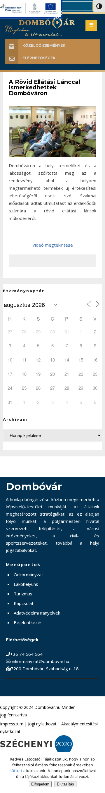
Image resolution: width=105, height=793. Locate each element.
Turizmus (23, 594)
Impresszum (11, 724)
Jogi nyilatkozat (42, 724)
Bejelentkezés (28, 622)
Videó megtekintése (52, 245)
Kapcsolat (24, 603)
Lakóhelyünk (26, 584)
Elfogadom (40, 784)
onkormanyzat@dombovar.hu (39, 661)
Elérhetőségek (38, 58)
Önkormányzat (28, 574)
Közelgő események (43, 45)
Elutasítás (65, 784)
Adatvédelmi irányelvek (37, 613)
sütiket (16, 770)
